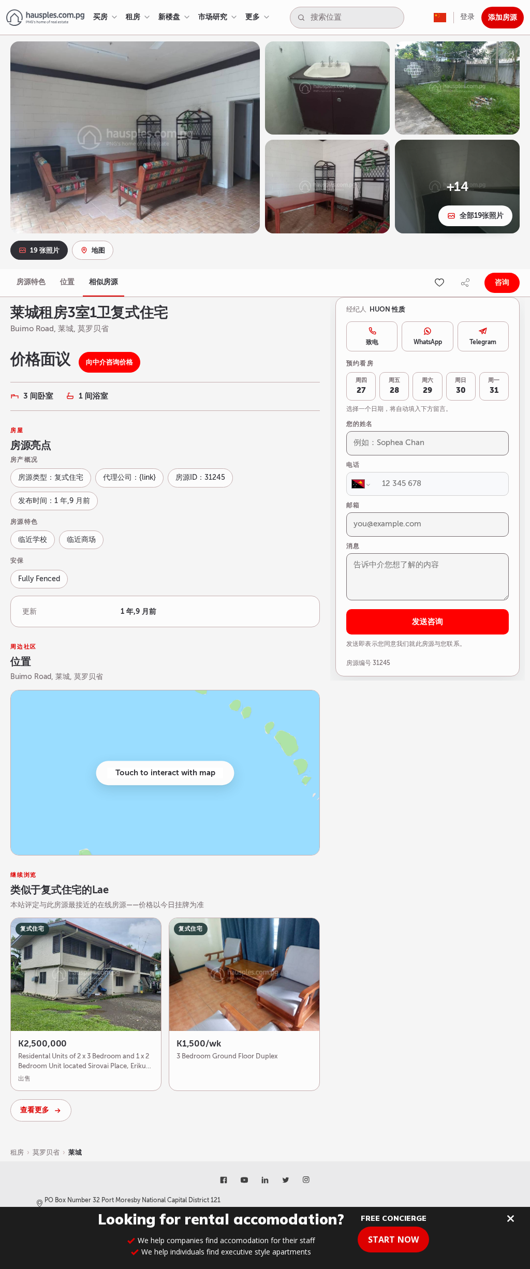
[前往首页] (45, 17)
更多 (252, 16)
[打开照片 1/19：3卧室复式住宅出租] (135, 137)
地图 (98, 250)
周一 (493, 386)
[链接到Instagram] (306, 1180)
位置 (67, 282)
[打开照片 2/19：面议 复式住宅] (327, 88)
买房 (100, 16)
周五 (394, 386)
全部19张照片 (482, 215)
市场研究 (212, 16)
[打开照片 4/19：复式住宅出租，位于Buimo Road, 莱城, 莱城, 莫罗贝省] (327, 186)
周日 (460, 386)
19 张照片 (45, 250)
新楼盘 (169, 16)
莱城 (75, 1152)
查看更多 (34, 1110)
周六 (427, 386)
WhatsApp (428, 342)
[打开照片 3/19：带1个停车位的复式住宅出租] (457, 88)
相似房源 (103, 282)
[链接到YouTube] (244, 1180)
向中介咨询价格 (109, 362)
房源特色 (31, 282)
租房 (133, 16)
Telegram (482, 342)
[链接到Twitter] (285, 1180)
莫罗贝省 (46, 1152)
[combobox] (355, 17)
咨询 (502, 282)
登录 (467, 17)
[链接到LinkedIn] (265, 1180)
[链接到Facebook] (223, 1180)
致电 (372, 342)
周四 (361, 386)
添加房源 (502, 17)
